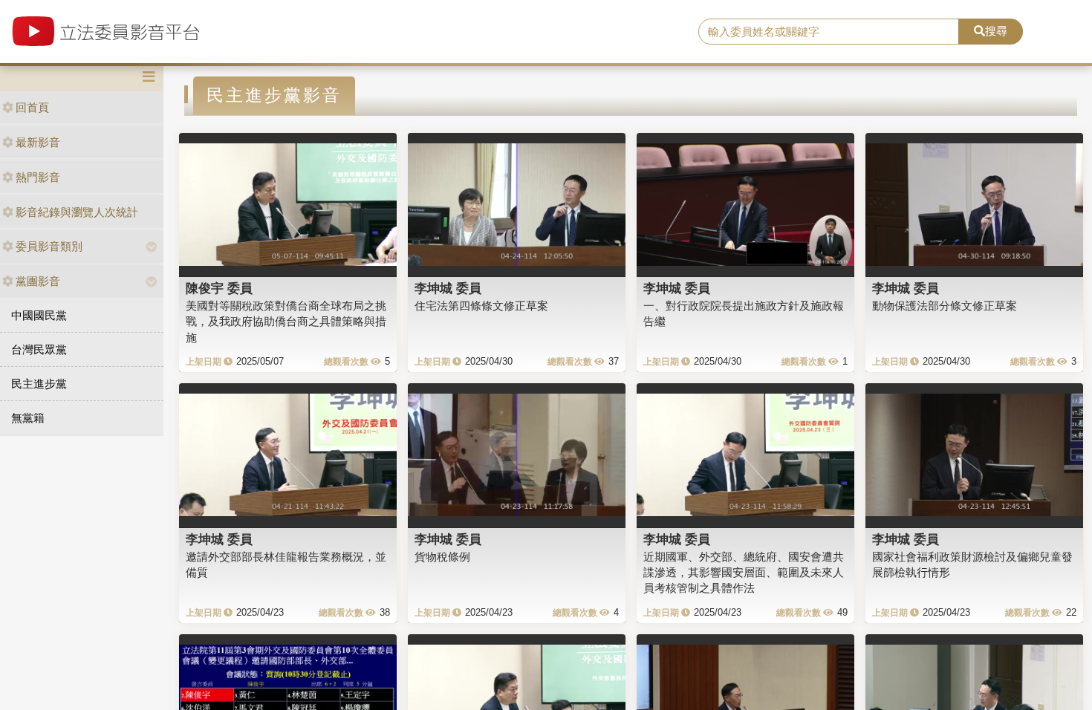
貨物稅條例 (442, 556)
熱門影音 (38, 177)
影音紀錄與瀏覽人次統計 (77, 212)
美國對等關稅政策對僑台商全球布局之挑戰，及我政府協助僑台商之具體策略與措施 (286, 321)
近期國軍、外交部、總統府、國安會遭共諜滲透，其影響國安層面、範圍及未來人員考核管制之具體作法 (743, 572)
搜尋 (996, 31)
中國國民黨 (39, 315)
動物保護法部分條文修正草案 (944, 305)
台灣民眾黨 (39, 349)
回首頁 (32, 107)
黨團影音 (38, 281)
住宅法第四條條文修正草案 (481, 305)
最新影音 (38, 142)
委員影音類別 (49, 246)
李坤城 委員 (448, 288)
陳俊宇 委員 (219, 288)
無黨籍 (28, 417)
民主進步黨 (39, 383)
